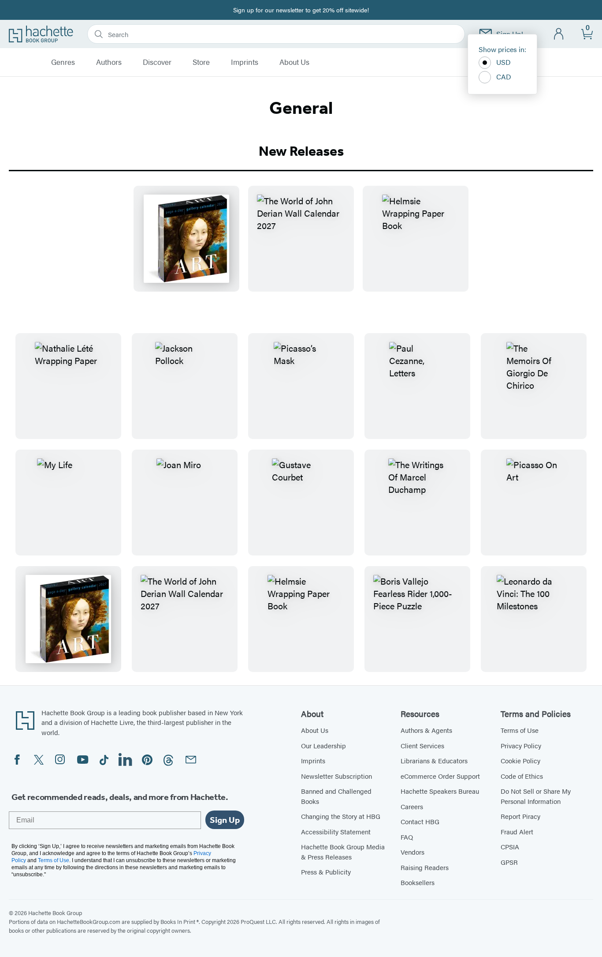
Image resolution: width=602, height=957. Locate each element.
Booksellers (418, 882)
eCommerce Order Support (440, 776)
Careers (412, 806)
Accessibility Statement (336, 831)
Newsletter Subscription (336, 776)
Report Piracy (520, 816)
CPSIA (510, 846)
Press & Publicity (326, 871)
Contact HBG (420, 821)
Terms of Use (520, 730)
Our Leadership (323, 745)
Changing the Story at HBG (340, 816)
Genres (63, 62)
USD (503, 62)
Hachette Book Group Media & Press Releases (343, 851)
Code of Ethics (522, 776)
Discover (157, 62)
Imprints (244, 62)
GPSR (509, 862)
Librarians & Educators (434, 760)
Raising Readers (425, 867)
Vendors (412, 851)
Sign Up (225, 819)
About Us (294, 62)
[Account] (559, 34)
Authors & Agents (426, 730)
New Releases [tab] (301, 151)
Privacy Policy (521, 745)
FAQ (407, 836)
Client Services (422, 745)
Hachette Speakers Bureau (440, 791)
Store (201, 62)
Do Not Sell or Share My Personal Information (536, 796)
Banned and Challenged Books (336, 796)
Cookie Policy (520, 760)
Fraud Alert (517, 831)
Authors (109, 62)
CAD (503, 76)
